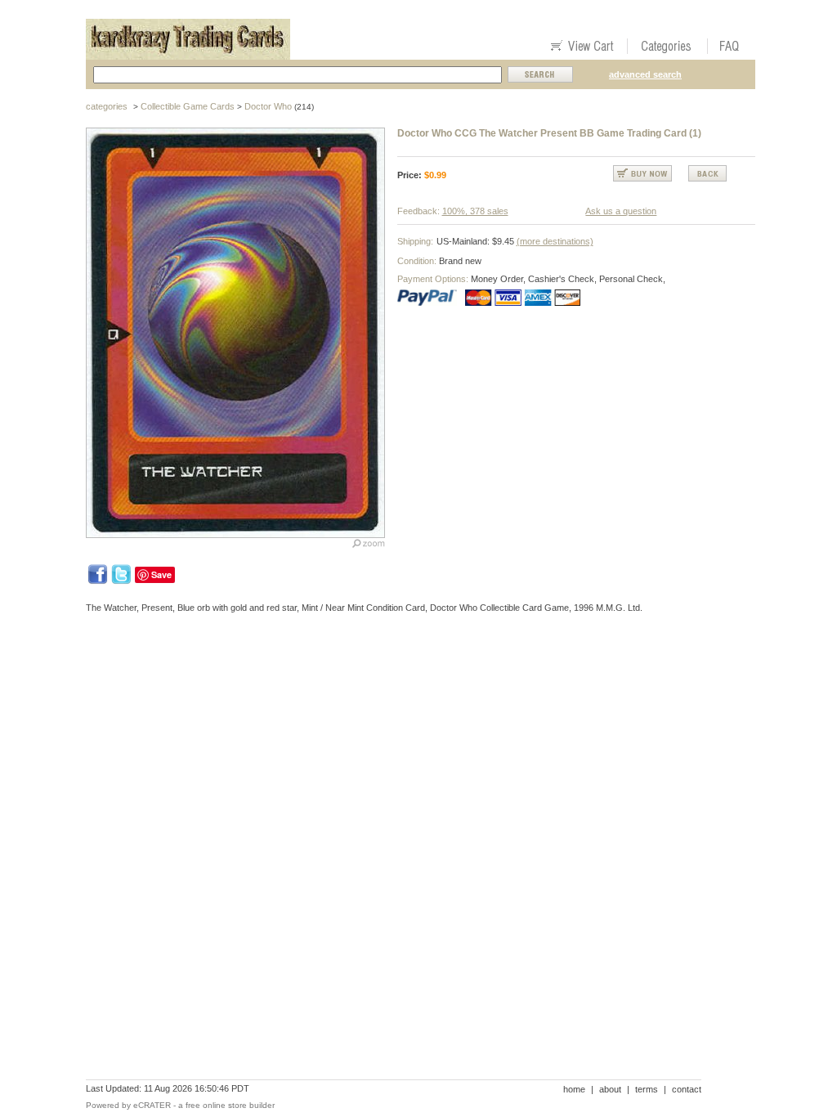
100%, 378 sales (475, 211)
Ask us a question (620, 211)
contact (686, 1089)
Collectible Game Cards (188, 106)
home (574, 1089)
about (610, 1089)
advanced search (645, 74)
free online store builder (230, 1105)
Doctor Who (268, 106)
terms (646, 1089)
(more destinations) (555, 241)
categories (107, 106)
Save (161, 574)
